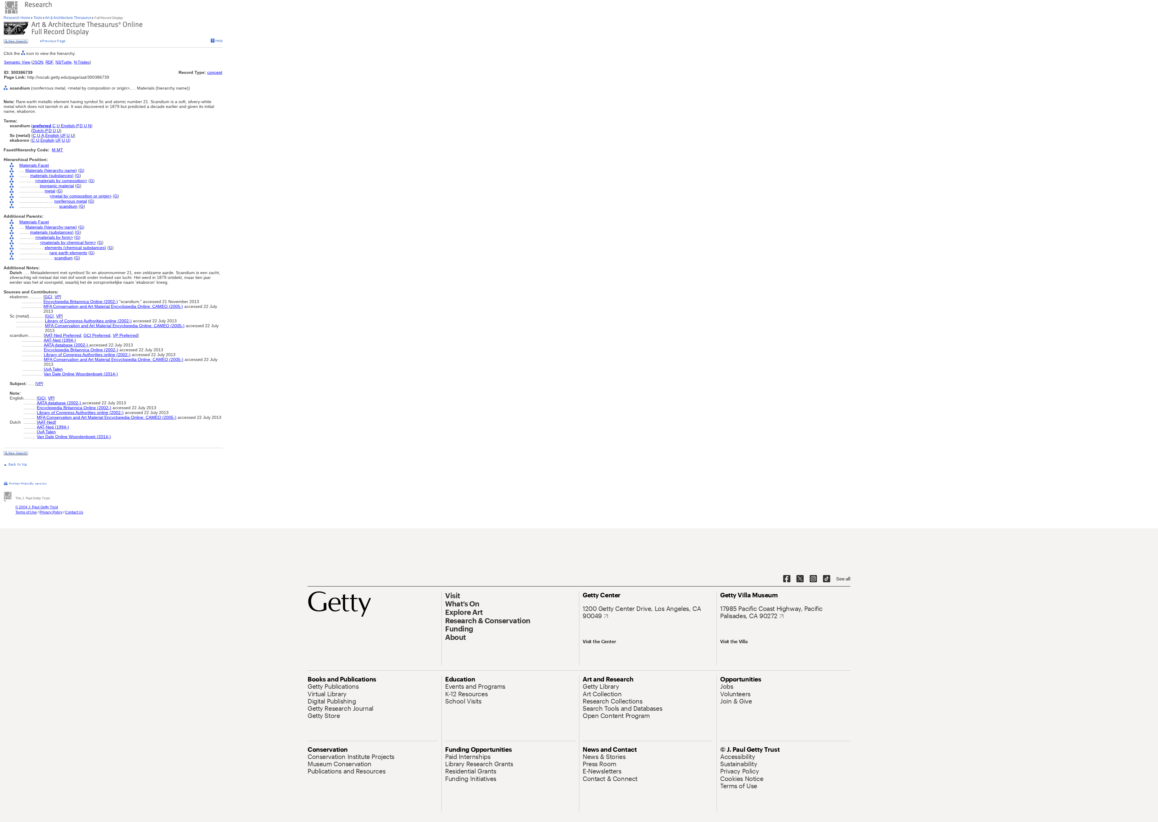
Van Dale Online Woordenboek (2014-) (81, 373)
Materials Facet (34, 165)
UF (62, 135)
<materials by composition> (61, 180)
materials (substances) (52, 175)
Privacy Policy (51, 512)
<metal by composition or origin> (80, 196)
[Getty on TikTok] (826, 579)
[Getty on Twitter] (800, 579)
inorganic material (57, 185)
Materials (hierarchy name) (51, 170)
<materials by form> (54, 237)
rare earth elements (68, 252)
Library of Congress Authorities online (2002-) (88, 320)
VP (57, 296)
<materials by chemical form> (68, 242)
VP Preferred (125, 335)
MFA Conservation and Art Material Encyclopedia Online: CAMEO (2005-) (113, 306)
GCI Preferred (97, 335)
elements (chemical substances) (75, 247)
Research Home (17, 18)
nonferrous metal (70, 201)
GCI (48, 296)
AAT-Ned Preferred (63, 335)
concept (214, 72)
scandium (68, 206)
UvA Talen (53, 369)
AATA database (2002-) (66, 345)
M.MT (57, 149)
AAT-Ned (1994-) (60, 340)
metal (50, 190)
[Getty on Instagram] (813, 579)
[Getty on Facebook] (786, 579)
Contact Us (74, 512)
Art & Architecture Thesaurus (68, 18)
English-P (69, 125)
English (52, 135)
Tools (38, 18)
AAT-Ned (46, 422)
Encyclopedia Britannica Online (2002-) (80, 301)
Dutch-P (40, 130)
